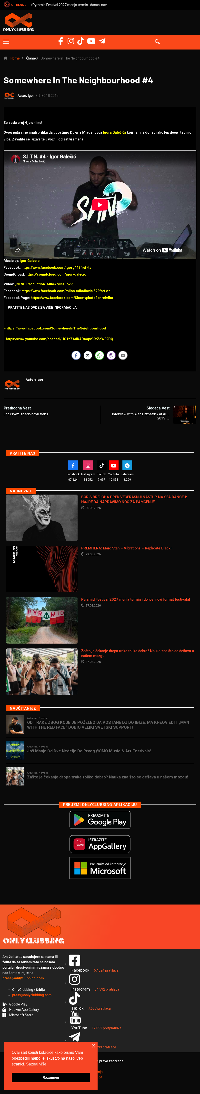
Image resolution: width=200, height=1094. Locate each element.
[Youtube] (114, 465)
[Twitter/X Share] (87, 355)
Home (15, 58)
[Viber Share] (111, 355)
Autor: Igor (26, 96)
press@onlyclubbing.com (31, 995)
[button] (6, 42)
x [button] (93, 1045)
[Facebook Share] (76, 355)
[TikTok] (102, 465)
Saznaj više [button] (36, 1064)
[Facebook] (60, 41)
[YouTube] (91, 41)
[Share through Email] (123, 355)
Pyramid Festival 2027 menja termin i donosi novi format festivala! (82, 5)
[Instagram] (71, 41)
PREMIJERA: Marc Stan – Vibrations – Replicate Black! (126, 548)
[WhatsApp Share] (99, 355)
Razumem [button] (51, 1077)
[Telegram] (102, 41)
